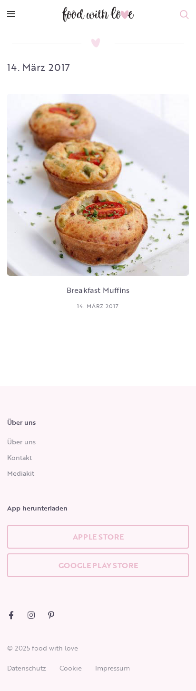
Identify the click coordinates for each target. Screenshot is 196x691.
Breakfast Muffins (98, 290)
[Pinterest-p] (51, 615)
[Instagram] (31, 615)
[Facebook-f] (11, 615)
